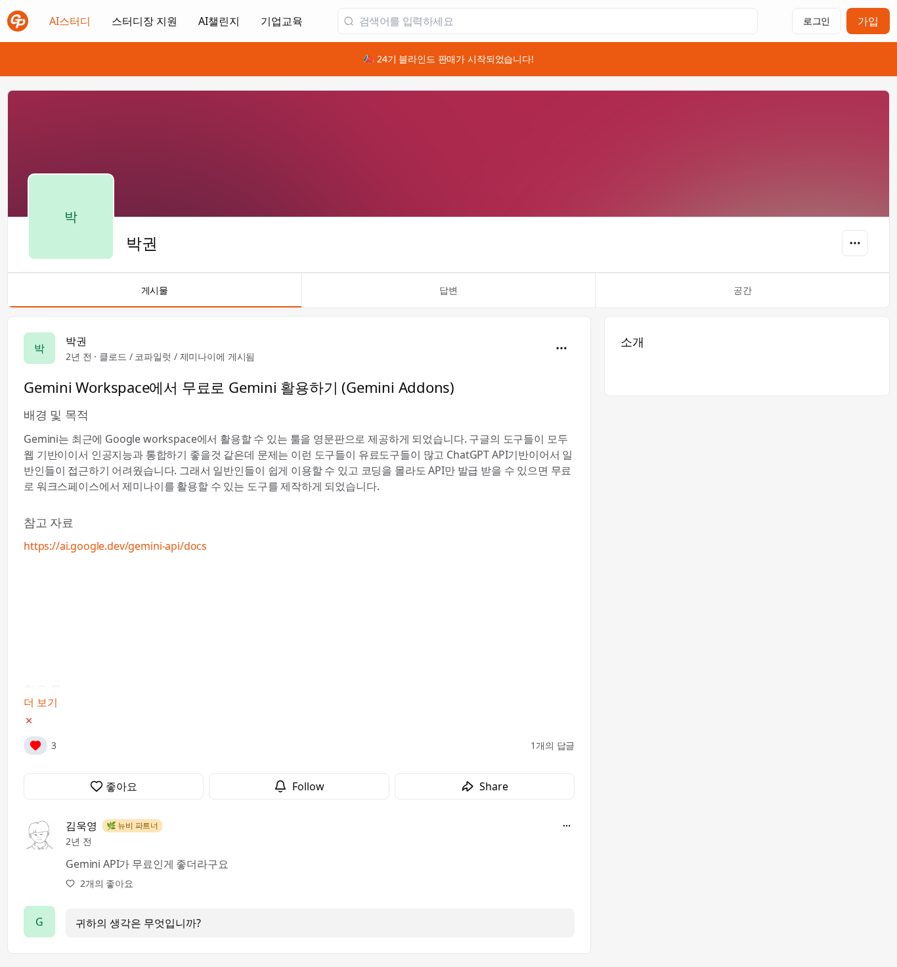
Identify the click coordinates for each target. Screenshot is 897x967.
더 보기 (41, 702)
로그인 (816, 20)
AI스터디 (70, 21)
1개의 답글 (553, 745)
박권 (76, 341)
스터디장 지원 (144, 25)
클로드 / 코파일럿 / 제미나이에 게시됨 (177, 356)
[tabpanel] (448, 635)
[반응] (35, 745)
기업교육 (282, 25)
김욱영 (81, 826)
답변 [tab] (448, 290)
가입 (868, 21)
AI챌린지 (219, 25)
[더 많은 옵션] (567, 826)
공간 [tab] (742, 290)
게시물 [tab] (155, 290)
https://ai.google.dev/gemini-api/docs (115, 546)
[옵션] (855, 243)
